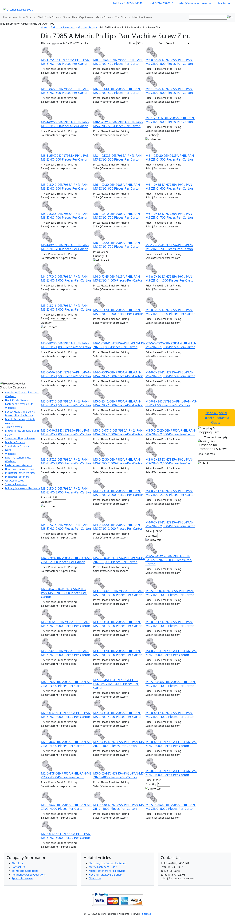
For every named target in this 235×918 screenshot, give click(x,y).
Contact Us (18, 867)
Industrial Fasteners (17, 476)
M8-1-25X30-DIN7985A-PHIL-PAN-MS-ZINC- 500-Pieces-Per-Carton (170, 157)
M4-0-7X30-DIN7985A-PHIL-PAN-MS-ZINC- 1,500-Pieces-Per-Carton (118, 374)
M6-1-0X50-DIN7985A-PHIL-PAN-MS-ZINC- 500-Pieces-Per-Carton (65, 124)
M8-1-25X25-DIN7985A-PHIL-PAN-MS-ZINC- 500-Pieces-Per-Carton (118, 157)
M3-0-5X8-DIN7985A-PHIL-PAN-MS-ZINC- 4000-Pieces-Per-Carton (119, 807)
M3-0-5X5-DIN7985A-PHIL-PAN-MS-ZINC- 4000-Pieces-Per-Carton (171, 773)
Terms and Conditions (25, 871)
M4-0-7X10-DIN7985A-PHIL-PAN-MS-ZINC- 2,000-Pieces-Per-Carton (118, 493)
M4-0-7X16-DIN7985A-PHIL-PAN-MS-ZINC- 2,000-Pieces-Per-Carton (66, 527)
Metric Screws (104, 17)
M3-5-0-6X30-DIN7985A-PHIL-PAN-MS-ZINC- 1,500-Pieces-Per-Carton (66, 374)
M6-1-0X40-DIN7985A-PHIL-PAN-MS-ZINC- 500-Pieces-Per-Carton (117, 91)
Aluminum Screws (24, 17)
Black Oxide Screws (49, 17)
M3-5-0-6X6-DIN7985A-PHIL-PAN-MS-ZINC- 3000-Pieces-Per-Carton (170, 593)
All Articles (95, 878)
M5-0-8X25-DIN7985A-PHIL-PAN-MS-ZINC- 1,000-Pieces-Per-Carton (170, 312)
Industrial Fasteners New (20, 473)
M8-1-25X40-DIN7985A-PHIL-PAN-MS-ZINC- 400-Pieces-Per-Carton (118, 62)
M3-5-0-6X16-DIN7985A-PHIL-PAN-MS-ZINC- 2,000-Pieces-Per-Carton (118, 432)
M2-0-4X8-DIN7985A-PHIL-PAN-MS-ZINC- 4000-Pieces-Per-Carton (66, 775)
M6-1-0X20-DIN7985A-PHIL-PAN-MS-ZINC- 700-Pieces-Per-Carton (117, 245)
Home (7, 17)
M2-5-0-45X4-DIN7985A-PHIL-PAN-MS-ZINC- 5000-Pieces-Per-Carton (170, 807)
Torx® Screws (13, 427)
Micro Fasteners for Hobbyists (107, 871)
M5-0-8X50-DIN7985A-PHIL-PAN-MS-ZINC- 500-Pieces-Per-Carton (65, 91)
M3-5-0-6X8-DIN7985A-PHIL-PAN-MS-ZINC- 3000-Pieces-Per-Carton (65, 624)
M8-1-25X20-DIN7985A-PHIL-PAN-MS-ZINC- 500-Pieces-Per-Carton (65, 157)
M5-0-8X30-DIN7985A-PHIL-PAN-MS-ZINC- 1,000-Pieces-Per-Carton (66, 345)
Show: (132, 43)
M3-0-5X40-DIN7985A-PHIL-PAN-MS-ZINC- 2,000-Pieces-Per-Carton (66, 490)
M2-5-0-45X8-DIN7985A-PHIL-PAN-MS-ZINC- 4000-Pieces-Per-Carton (66, 715)
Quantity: (151, 135)
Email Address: (206, 454)
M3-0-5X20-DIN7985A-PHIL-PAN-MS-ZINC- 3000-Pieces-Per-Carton (117, 653)
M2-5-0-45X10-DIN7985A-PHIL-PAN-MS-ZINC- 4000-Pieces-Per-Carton (116, 684)
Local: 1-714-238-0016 (160, 3)
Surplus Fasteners (16, 484)
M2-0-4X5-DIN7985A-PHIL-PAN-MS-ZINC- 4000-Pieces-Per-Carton (119, 744)
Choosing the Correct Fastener (107, 863)
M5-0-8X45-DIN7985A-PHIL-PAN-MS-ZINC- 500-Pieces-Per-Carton (169, 62)
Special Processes (22, 878)
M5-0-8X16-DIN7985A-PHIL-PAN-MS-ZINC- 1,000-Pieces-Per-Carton (66, 307)
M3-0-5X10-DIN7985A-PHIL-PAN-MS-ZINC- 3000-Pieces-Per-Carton (117, 624)
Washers (10, 453)
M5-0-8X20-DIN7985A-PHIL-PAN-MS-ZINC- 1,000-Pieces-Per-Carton (118, 312)
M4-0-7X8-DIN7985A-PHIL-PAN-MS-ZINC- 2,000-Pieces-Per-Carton (66, 560)
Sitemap (146, 913)
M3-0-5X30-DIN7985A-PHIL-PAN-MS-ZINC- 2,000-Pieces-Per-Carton (118, 461)
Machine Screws (142, 17)
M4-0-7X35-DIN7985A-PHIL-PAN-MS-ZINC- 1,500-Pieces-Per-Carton (170, 374)
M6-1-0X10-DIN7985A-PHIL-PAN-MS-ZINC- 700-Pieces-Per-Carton (117, 215)
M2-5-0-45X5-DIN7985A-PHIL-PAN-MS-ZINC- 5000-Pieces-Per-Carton (66, 836)
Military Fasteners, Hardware (22, 488)
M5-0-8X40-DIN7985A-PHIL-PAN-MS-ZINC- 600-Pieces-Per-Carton (65, 186)
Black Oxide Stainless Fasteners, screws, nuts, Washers (19, 404)
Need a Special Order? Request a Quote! (216, 418)
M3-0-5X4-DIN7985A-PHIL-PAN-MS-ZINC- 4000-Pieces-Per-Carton (119, 775)
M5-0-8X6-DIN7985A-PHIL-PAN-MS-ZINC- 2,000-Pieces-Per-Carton (119, 560)
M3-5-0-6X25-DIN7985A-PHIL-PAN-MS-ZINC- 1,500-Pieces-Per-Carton (170, 345)
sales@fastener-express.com (195, 3)
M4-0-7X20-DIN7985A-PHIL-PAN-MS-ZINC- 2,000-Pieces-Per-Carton (118, 527)
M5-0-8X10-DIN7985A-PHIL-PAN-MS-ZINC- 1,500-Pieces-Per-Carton (66, 403)
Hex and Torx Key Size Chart (105, 874)
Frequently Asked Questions (29, 874)
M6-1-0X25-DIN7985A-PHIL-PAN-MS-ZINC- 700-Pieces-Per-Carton (169, 247)
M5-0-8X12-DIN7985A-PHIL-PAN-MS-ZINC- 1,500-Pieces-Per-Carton (118, 403)
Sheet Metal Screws (17, 446)
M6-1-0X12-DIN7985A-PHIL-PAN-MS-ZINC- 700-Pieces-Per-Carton (169, 215)
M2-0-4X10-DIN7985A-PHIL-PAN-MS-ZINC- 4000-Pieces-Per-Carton (117, 715)
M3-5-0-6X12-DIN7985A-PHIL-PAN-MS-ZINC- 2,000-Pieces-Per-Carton (66, 432)
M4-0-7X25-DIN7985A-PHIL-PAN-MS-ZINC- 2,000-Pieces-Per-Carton (170, 524)
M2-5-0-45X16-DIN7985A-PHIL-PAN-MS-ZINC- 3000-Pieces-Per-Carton (64, 593)
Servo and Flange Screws (20, 438)
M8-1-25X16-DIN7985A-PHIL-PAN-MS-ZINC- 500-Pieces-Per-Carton (170, 120)
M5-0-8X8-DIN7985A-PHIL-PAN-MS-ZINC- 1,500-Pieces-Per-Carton (171, 403)
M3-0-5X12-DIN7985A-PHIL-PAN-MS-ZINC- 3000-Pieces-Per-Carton (170, 624)
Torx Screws (122, 17)
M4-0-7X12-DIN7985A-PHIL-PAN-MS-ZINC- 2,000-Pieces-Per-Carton (170, 493)
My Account (225, 3)
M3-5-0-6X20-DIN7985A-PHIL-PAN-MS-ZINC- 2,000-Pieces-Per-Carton (170, 432)
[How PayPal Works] (117, 899)
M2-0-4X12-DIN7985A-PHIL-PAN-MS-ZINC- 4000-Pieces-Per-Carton (170, 715)
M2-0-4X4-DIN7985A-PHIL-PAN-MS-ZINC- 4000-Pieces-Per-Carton (66, 744)
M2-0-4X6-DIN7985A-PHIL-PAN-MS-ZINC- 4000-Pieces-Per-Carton (171, 744)
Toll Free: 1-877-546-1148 (127, 3)
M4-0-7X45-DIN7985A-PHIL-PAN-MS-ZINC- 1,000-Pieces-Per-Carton (118, 278)
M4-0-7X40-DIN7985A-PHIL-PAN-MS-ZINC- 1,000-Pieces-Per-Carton (66, 278)
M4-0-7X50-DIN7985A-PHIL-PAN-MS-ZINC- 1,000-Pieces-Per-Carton (170, 278)
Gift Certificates (14, 480)
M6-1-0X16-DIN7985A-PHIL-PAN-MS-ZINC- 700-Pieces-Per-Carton (65, 247)
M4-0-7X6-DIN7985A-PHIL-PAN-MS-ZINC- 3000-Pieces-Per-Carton (66, 684)
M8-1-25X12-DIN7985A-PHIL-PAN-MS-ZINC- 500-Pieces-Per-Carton (118, 124)
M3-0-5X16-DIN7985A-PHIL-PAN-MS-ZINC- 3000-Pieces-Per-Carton (65, 653)
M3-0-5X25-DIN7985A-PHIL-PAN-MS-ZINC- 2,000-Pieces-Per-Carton (66, 461)
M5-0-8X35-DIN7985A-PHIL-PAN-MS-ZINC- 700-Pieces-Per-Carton (65, 215)
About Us (17, 863)
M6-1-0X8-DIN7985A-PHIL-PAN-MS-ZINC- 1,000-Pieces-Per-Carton (119, 345)
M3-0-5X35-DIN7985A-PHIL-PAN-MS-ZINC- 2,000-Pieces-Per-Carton (170, 461)
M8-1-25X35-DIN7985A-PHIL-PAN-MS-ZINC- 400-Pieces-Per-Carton (65, 62)
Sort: (161, 43)
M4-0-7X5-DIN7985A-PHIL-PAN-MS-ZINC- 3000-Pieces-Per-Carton (171, 653)
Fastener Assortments (18, 465)
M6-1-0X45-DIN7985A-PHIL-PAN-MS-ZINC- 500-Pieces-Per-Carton (169, 91)
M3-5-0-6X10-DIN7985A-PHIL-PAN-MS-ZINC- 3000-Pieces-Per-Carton (118, 593)
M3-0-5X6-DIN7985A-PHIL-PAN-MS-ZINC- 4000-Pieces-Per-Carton (66, 807)
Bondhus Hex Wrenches (19, 469)
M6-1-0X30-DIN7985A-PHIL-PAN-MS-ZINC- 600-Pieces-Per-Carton (117, 186)
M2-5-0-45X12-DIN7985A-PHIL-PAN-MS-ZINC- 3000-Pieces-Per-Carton (168, 560)
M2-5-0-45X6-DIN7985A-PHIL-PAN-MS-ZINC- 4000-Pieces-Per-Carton (170, 684)
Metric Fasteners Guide (103, 867)
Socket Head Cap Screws (78, 17)
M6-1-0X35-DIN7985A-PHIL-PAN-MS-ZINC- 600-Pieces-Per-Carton (169, 186)
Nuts (8, 450)
